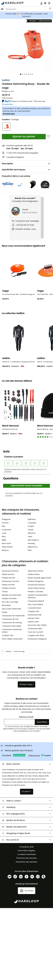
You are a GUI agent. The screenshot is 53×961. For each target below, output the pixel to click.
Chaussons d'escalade (11, 626)
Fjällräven (32, 519)
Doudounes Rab (34, 615)
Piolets (4, 612)
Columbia (32, 523)
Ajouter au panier (23, 136)
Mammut (31, 533)
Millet (4, 540)
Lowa (4, 533)
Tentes (5, 592)
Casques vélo (7, 635)
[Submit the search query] (50, 9)
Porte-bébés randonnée (12, 639)
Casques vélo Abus (36, 635)
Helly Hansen (7, 547)
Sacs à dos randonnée (11, 609)
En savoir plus (9, 114)
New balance (33, 540)
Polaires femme (8, 578)
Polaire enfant (34, 574)
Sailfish (6, 80)
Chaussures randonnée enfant (12, 631)
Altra (4, 537)
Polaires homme (9, 588)
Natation (9, 651)
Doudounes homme (10, 581)
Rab (3, 526)
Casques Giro (33, 611)
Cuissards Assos (34, 608)
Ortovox (5, 523)
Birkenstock (32, 547)
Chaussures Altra (35, 629)
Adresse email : (26, 717)
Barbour (5, 550)
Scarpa (31, 526)
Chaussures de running (12, 623)
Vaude (30, 530)
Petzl (30, 550)
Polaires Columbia (35, 592)
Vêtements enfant (35, 571)
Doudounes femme (10, 571)
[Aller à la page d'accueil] (4, 652)
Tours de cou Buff (35, 632)
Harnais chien (33, 618)
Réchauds (6, 605)
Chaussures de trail (10, 619)
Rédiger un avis (8, 91)
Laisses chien (33, 622)
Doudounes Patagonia (37, 639)
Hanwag (31, 543)
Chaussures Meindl (36, 601)
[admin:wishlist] (48, 136)
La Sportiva (6, 530)
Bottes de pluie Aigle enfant (39, 578)
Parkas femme (8, 574)
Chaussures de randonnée (13, 616)
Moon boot (6, 543)
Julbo (30, 537)
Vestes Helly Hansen (36, 588)
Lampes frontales (9, 598)
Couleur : (10, 120)
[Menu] (2, 9)
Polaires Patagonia (35, 581)
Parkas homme (8, 585)
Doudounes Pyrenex (36, 585)
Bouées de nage (19, 651)
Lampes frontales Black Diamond (37, 596)
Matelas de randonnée (11, 595)
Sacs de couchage (10, 602)
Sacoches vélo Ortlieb (37, 625)
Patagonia (6, 519)
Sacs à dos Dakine (35, 604)
